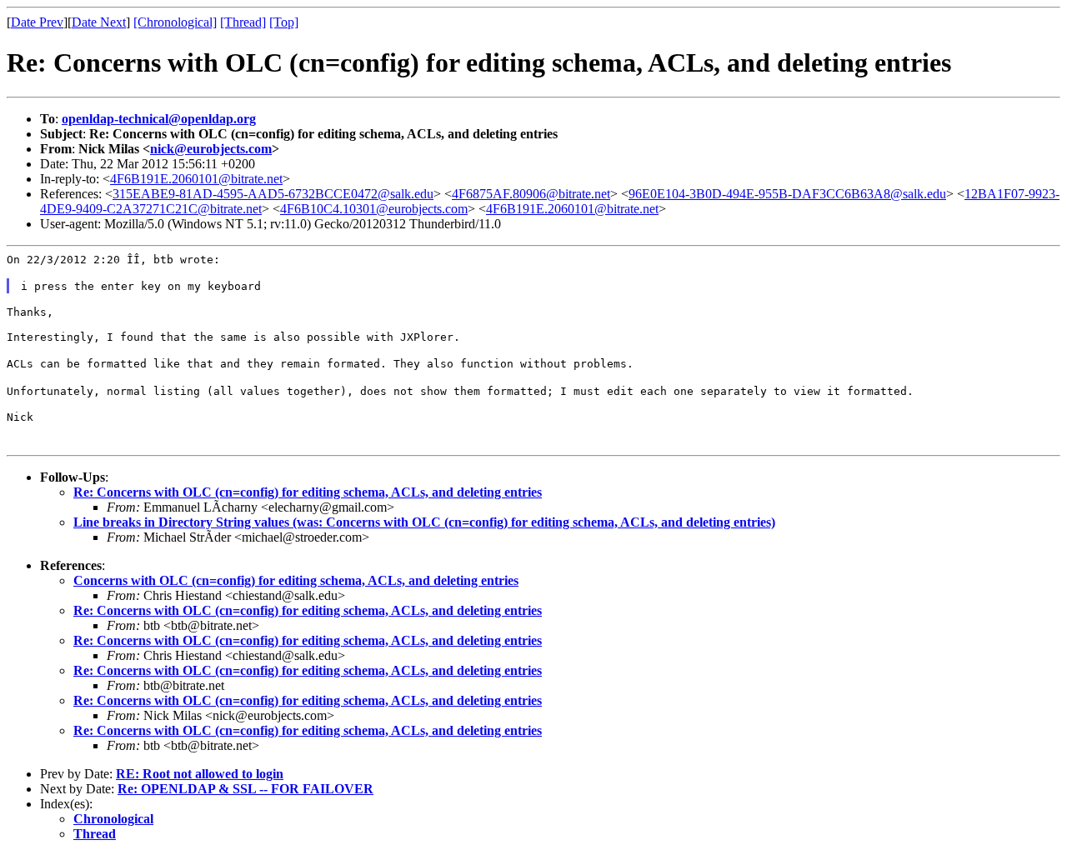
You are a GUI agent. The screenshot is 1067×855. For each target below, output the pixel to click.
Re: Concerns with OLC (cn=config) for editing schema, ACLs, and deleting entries (307, 492)
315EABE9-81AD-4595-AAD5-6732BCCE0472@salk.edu (273, 194)
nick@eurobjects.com (211, 149)
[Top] (283, 22)
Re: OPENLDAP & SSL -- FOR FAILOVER (245, 789)
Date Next (99, 22)
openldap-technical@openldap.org (159, 119)
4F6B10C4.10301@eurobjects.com (374, 209)
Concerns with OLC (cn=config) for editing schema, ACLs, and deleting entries (295, 580)
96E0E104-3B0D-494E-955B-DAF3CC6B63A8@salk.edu (787, 194)
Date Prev (37, 22)
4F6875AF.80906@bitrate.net (531, 194)
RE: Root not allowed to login (199, 774)
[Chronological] (175, 22)
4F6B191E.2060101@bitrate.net (196, 179)
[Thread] (243, 22)
